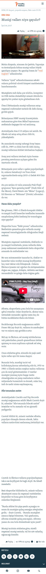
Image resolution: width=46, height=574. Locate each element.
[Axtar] (39, 571)
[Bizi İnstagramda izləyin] (18, 571)
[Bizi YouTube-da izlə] (28, 571)
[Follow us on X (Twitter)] (15, 556)
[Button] (21, 31)
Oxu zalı (5, 15)
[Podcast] (32, 556)
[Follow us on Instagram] (9, 556)
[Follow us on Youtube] (21, 556)
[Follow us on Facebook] (3, 556)
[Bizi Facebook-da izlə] (7, 571)
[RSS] (26, 556)
